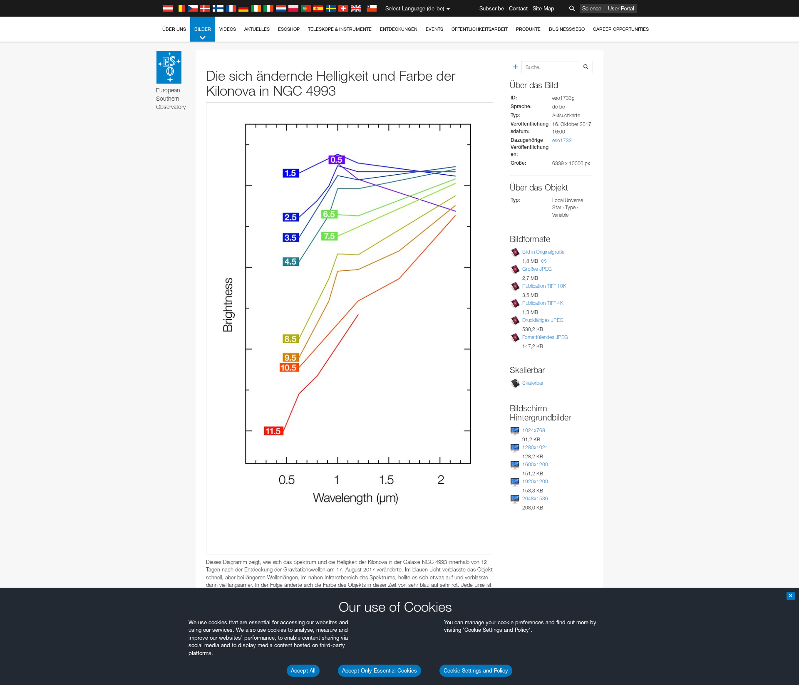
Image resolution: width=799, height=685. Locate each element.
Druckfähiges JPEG (542, 320)
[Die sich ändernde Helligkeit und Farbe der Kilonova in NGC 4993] (349, 328)
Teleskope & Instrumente (340, 29)
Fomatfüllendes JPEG (545, 337)
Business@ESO (567, 29)
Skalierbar (532, 383)
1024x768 (533, 430)
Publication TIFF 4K (542, 303)
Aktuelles (257, 29)
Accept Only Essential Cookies (379, 670)
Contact (518, 8)
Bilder (202, 29)
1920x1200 (535, 481)
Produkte (528, 29)
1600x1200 (535, 464)
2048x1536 (535, 498)
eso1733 (562, 140)
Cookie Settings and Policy (476, 670)
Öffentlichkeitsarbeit (480, 29)
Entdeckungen (398, 29)
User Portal (621, 8)
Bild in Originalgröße (543, 252)
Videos (227, 29)
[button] (543, 261)
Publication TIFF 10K (544, 286)
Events (434, 29)
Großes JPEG (537, 269)
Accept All (303, 670)
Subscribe (491, 8)
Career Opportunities (621, 29)
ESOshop (289, 29)
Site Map (543, 8)
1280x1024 (535, 447)
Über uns (174, 29)
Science (591, 8)
